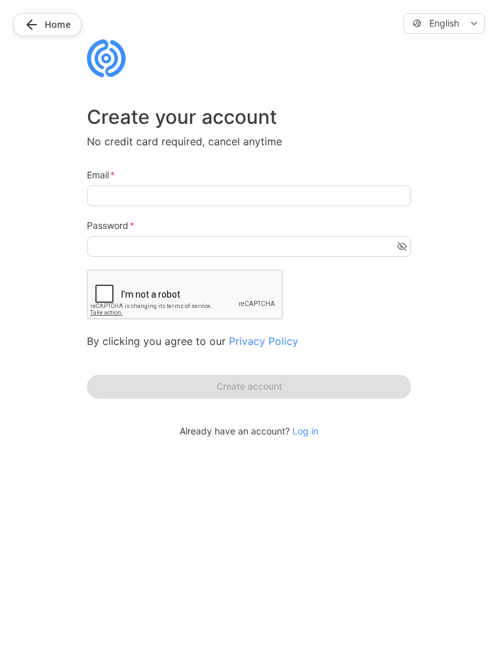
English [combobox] (444, 23)
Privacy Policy (263, 341)
